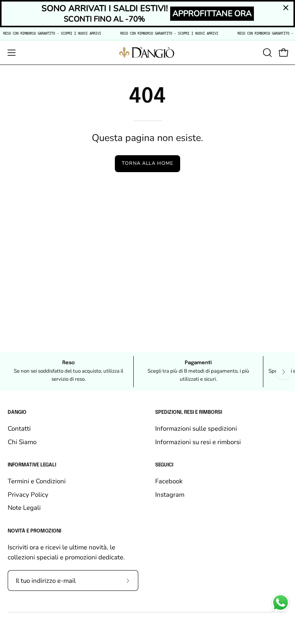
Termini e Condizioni (37, 481)
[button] (266, 52)
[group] (147, 372)
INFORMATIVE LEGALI (32, 465)
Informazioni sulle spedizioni (196, 428)
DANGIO (17, 412)
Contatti (19, 428)
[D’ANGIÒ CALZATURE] (147, 52)
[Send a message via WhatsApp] (280, 602)
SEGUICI (164, 465)
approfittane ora (212, 13)
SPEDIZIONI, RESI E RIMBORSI (188, 412)
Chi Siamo (22, 441)
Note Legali (24, 507)
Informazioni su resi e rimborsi (198, 441)
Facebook (168, 481)
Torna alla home (147, 163)
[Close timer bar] (286, 8)
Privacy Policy (28, 494)
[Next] (283, 372)
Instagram (169, 494)
